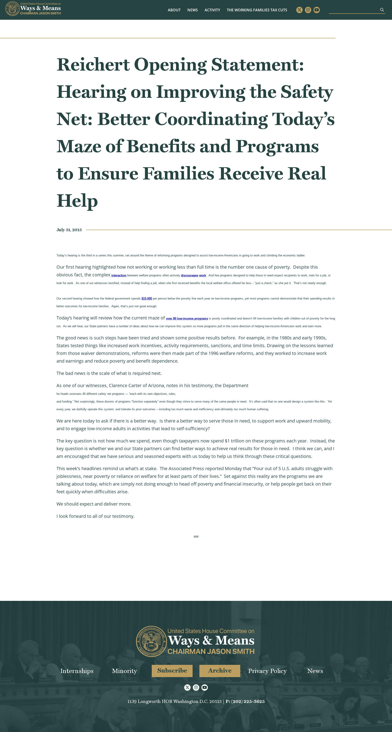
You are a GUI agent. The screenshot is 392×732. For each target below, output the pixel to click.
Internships (76, 671)
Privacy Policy (267, 671)
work (202, 275)
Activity (212, 9)
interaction (118, 275)
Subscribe (172, 670)
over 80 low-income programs (187, 318)
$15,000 (147, 298)
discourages (189, 275)
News (192, 9)
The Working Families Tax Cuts (257, 9)
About (174, 9)
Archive (220, 670)
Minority (124, 671)
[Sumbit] (382, 9)
